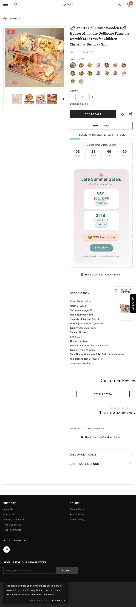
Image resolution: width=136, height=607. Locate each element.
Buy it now (101, 125)
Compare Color (54, 82)
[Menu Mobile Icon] (5, 4)
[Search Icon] (16, 4)
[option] (34, 57)
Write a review (103, 393)
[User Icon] (119, 4)
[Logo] (68, 4)
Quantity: (74, 90)
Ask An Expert (113, 274)
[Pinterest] (6, 549)
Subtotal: (74, 103)
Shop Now (101, 247)
